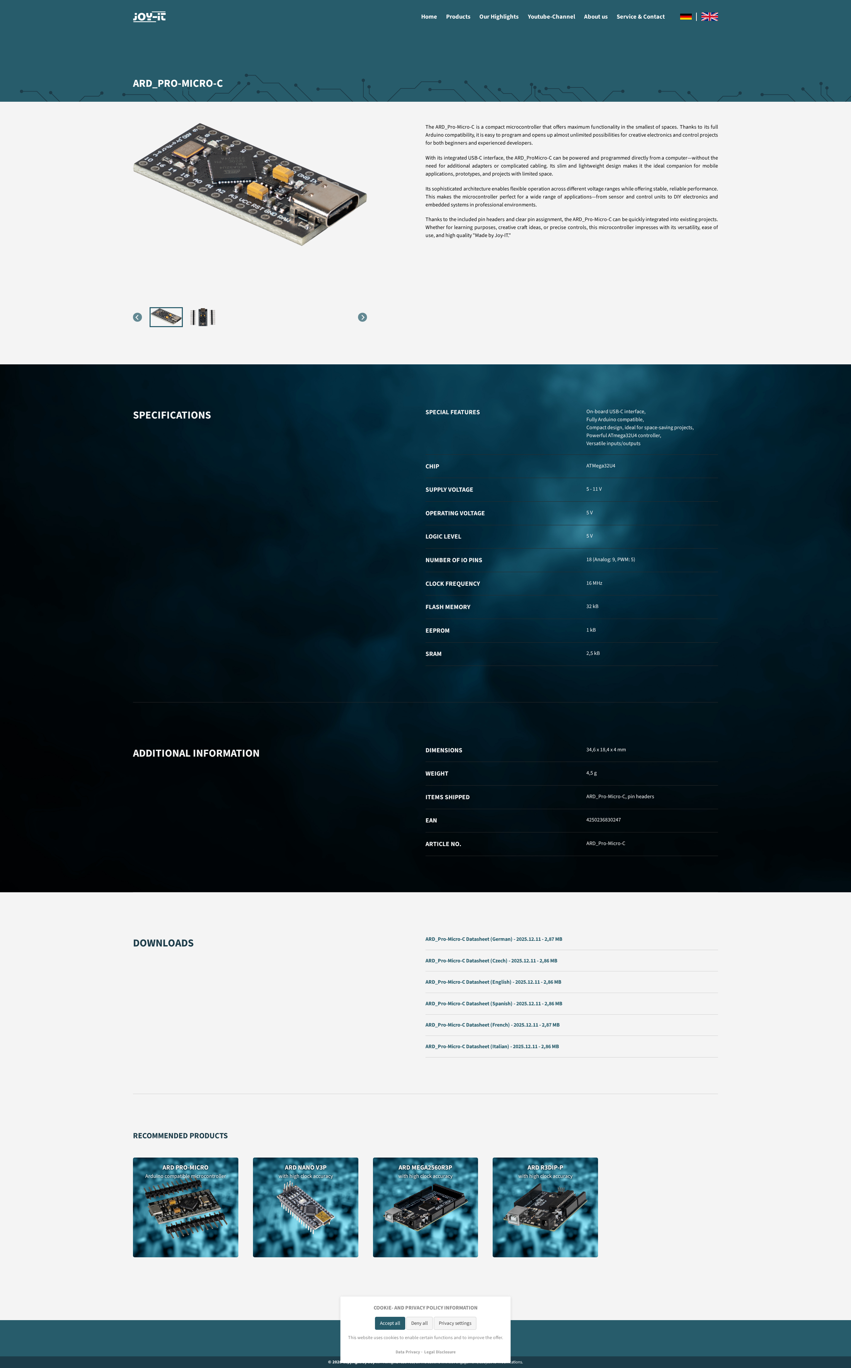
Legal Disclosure (440, 1352)
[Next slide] (362, 317)
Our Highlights (499, 16)
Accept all (390, 1323)
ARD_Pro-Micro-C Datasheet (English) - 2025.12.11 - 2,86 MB (493, 982)
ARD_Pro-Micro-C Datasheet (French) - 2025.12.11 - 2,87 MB (493, 1025)
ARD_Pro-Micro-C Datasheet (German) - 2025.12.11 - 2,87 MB (494, 939)
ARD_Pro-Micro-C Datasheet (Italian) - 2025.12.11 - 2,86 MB (492, 1046)
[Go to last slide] (137, 317)
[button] (166, 317)
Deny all (419, 1323)
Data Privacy (408, 1352)
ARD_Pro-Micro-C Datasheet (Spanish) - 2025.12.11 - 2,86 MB (494, 1003)
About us (596, 16)
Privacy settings (455, 1323)
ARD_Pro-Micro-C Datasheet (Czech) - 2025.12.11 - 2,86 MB (491, 960)
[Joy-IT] (149, 16)
